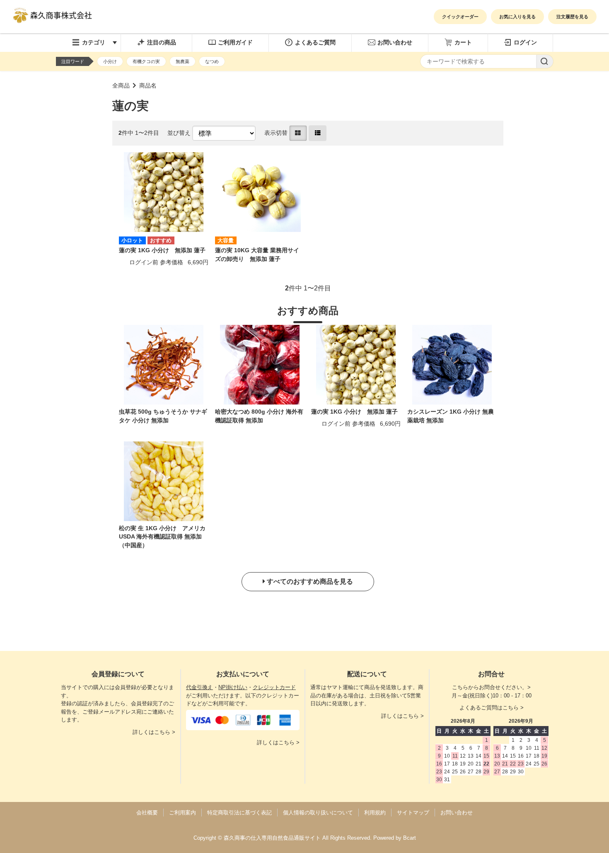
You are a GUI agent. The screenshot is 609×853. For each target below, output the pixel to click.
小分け (110, 61)
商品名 (148, 86)
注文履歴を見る (572, 16)
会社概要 (147, 812)
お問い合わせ (394, 42)
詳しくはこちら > (154, 732)
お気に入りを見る (517, 16)
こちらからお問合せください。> (491, 687)
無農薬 (182, 61)
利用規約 (375, 812)
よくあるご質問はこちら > (491, 707)
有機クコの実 (146, 61)
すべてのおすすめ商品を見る (310, 581)
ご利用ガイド (235, 42)
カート (463, 42)
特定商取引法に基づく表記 (239, 812)
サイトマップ (413, 812)
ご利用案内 (182, 812)
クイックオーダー (460, 16)
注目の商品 (161, 42)
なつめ (212, 61)
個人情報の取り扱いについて (318, 812)
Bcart (409, 838)
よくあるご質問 (315, 42)
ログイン (525, 42)
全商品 (121, 86)
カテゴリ (93, 42)
